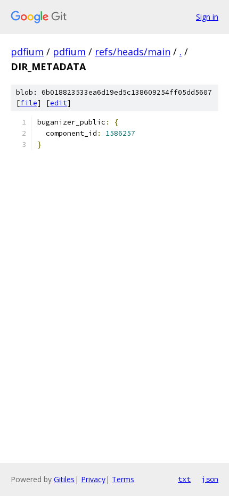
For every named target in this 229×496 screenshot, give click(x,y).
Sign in (207, 17)
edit (58, 103)
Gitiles (64, 479)
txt (184, 479)
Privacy (93, 479)
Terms (123, 479)
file (28, 103)
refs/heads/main (132, 51)
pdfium (27, 51)
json (209, 479)
